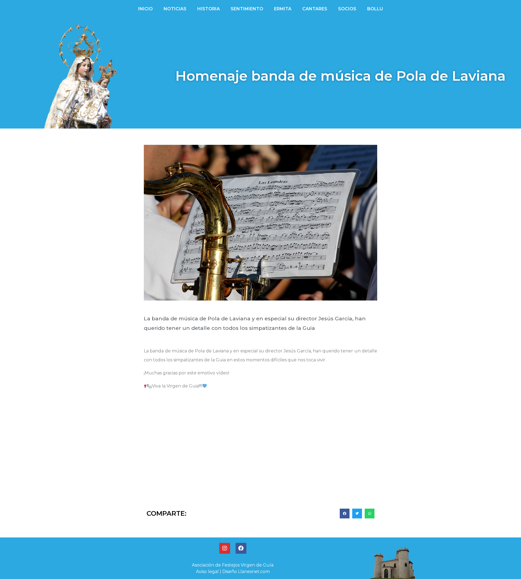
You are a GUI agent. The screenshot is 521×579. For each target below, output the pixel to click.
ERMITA (282, 8)
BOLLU (375, 8)
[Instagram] (224, 548)
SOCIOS (347, 8)
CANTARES (314, 8)
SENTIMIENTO (247, 8)
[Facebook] (241, 548)
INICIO (145, 8)
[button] (345, 513)
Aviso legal (207, 571)
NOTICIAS (175, 8)
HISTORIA (208, 8)
